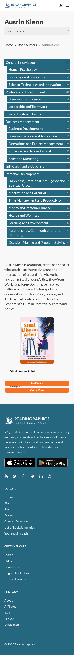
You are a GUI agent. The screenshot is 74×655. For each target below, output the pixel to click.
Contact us (11, 567)
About (8, 600)
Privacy (9, 618)
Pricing (8, 515)
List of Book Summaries (19, 527)
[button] (68, 5)
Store (7, 509)
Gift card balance (15, 579)
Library (9, 497)
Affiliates (10, 606)
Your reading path (16, 533)
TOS (7, 612)
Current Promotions (17, 521)
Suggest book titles (16, 573)
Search (8, 555)
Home (8, 45)
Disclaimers (12, 624)
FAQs (8, 561)
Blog (7, 503)
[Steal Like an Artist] (36, 340)
